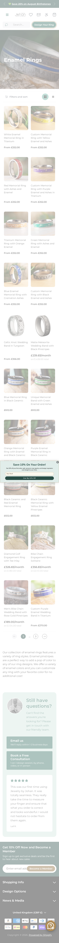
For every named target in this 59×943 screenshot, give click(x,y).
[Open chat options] (50, 926)
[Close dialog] (58, 462)
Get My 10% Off (29, 478)
